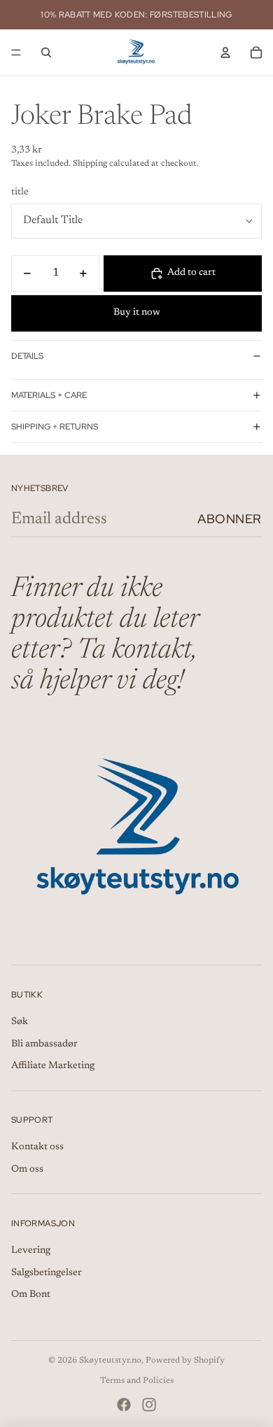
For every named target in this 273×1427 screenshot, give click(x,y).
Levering (30, 1251)
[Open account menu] (225, 52)
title (20, 192)
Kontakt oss (37, 1147)
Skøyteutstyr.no (110, 1360)
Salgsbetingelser (46, 1273)
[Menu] (16, 52)
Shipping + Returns (54, 426)
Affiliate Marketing (52, 1066)
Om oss (27, 1169)
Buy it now (136, 313)
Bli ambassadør (44, 1044)
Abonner (229, 519)
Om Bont (30, 1295)
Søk (19, 1022)
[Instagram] (149, 1404)
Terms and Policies (137, 1381)
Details (27, 356)
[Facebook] (123, 1404)
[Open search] (46, 52)
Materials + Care (49, 395)
